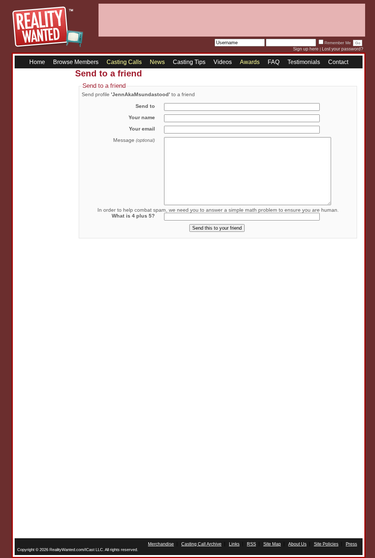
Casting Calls (124, 62)
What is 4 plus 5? (133, 216)
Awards (250, 62)
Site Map (272, 544)
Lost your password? (342, 49)
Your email (142, 129)
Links (234, 544)
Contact (338, 62)
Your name (142, 117)
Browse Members (76, 62)
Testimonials (303, 62)
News (157, 62)
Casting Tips (189, 62)
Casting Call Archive (201, 544)
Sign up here (306, 49)
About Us (297, 544)
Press (351, 544)
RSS (251, 544)
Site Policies (326, 544)
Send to (145, 106)
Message (134, 140)
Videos (223, 62)
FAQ (273, 62)
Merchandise (161, 544)
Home (37, 62)
